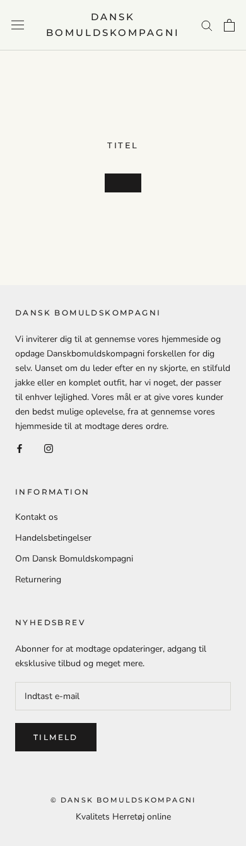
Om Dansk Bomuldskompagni (74, 559)
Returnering (38, 579)
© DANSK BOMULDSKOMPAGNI (123, 800)
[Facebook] (19, 447)
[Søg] (207, 25)
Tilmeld (55, 737)
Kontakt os (36, 517)
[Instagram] (48, 447)
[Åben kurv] (229, 25)
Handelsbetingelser (53, 538)
